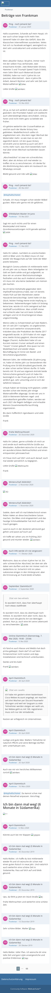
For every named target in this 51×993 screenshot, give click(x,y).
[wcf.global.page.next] (32, 969)
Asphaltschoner (13, 194)
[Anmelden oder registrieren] (40, 3)
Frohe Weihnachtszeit (19, 432)
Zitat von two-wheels (19, 598)
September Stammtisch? (20, 586)
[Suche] (33, 3)
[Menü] (47, 3)
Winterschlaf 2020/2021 (20, 482)
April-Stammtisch (17, 678)
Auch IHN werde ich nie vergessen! (25, 551)
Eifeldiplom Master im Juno (22, 213)
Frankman (13, 27)
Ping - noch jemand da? (20, 24)
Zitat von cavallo (17, 690)
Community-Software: (25, 989)
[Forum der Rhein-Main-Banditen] (5, 3)
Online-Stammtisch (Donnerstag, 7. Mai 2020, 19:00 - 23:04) (25, 637)
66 (27, 968)
